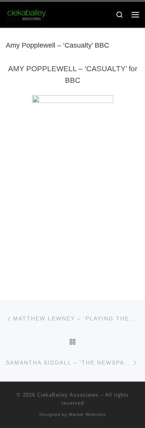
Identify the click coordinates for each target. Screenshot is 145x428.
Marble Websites (87, 414)
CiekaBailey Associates (68, 395)
